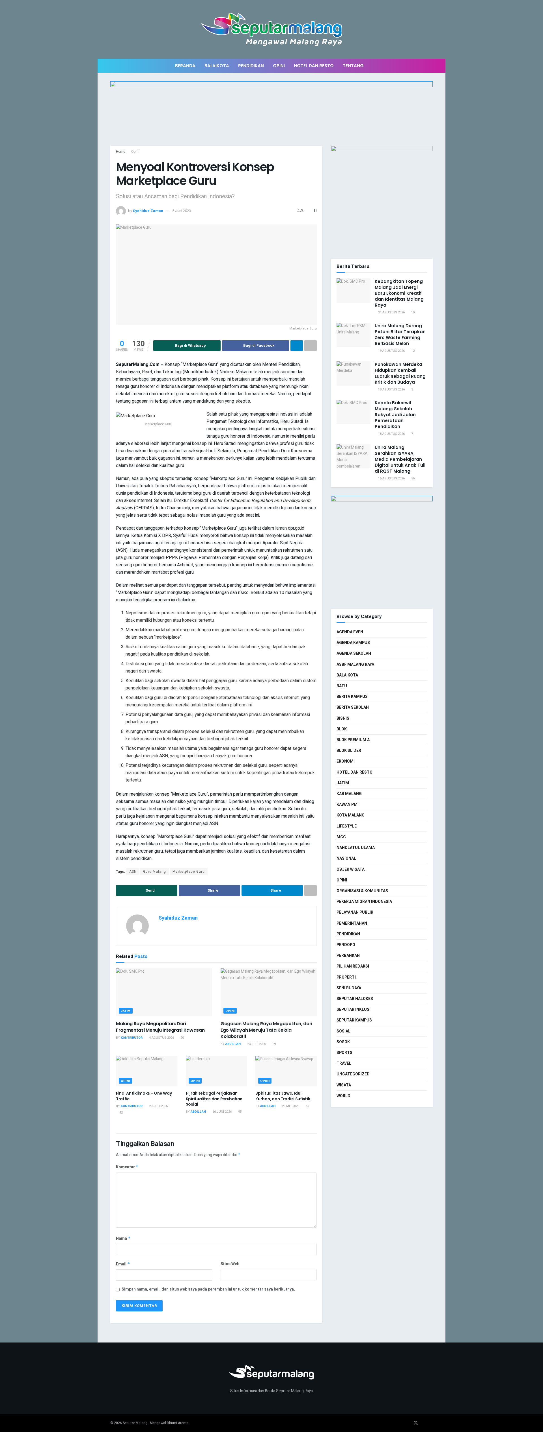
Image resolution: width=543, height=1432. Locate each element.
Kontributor (132, 1037)
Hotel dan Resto (314, 66)
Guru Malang (154, 871)
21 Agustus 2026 (391, 312)
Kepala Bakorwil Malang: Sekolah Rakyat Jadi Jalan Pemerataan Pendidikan (395, 414)
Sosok (343, 1042)
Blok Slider (349, 751)
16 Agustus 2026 (391, 478)
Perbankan (348, 956)
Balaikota (216, 66)
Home (120, 151)
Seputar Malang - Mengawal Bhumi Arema (155, 1423)
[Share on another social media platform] (310, 345)
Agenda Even (350, 632)
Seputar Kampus (354, 1020)
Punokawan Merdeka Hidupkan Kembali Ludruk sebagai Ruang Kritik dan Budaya (400, 373)
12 (412, 350)
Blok (342, 729)
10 (412, 312)
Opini (279, 66)
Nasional (346, 858)
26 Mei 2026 (290, 1106)
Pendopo (346, 945)
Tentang (353, 66)
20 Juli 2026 (158, 1106)
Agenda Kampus (353, 643)
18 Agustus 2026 (391, 389)
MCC (341, 837)
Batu (342, 686)
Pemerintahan (352, 923)
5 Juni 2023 (181, 210)
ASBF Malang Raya (355, 664)
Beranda (185, 66)
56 (412, 478)
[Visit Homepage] (271, 29)
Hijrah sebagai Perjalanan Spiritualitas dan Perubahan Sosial (214, 1098)
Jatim (126, 1010)
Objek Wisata (351, 869)
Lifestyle (347, 826)
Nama (123, 1238)
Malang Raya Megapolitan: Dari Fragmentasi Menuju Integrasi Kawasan (160, 1026)
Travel (344, 1063)
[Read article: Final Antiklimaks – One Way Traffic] (146, 1071)
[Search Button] (430, 66)
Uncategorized (353, 1074)
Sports (344, 1053)
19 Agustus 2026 (391, 350)
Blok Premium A (353, 740)
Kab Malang (349, 794)
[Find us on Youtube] (431, 1423)
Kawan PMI (348, 804)
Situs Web (230, 1264)
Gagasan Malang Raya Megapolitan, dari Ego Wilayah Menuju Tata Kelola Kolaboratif (266, 1030)
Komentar (127, 1167)
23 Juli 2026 (256, 1044)
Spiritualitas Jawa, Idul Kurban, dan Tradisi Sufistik (282, 1096)
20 (182, 1037)
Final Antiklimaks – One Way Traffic (144, 1096)
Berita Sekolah (353, 707)
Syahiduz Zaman (148, 210)
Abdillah (233, 1044)
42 (120, 1112)
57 (307, 1106)
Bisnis (343, 718)
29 (274, 1044)
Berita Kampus (352, 697)
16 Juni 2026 (222, 1111)
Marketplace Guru (189, 871)
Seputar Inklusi (353, 1009)
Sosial (343, 1031)
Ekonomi (346, 761)
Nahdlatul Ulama (356, 848)
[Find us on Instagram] (423, 1423)
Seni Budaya (349, 988)
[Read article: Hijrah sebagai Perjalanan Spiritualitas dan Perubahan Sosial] (216, 1071)
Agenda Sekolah (354, 653)
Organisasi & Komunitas (362, 891)
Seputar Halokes (355, 999)
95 (239, 1111)
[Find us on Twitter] (415, 1423)
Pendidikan (251, 66)
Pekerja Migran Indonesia (364, 902)
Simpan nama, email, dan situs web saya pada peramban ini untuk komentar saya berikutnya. (208, 1289)
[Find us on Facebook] (408, 1423)
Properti (346, 977)
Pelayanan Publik (355, 912)
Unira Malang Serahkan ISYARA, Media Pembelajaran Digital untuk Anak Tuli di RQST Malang (400, 459)
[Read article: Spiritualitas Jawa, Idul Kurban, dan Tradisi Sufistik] (286, 1071)
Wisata (344, 1085)
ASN (133, 871)
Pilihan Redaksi (353, 966)
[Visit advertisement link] (271, 113)
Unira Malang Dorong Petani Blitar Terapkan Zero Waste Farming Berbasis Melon (400, 334)
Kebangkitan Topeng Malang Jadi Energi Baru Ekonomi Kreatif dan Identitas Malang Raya (399, 293)
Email (123, 1264)
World (343, 1096)
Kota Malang (351, 815)
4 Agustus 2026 (161, 1037)
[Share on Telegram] (296, 345)
